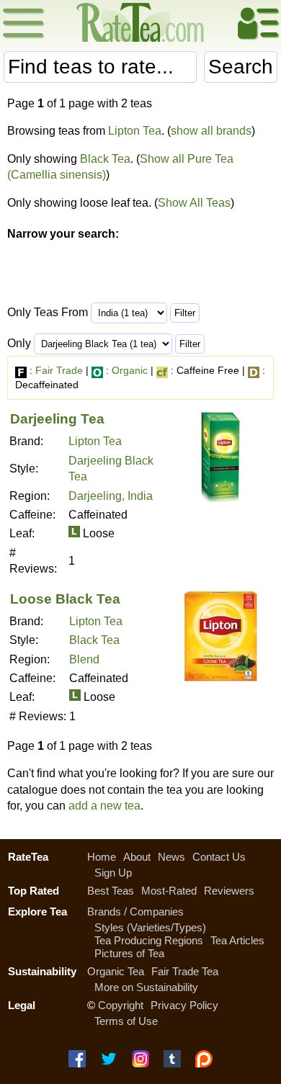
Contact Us (219, 857)
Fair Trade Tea (184, 971)
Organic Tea (115, 971)
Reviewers (229, 890)
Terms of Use (126, 1021)
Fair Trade (59, 370)
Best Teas (110, 890)
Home (101, 857)
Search (240, 66)
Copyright (120, 1005)
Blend (84, 659)
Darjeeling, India (110, 496)
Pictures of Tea (129, 953)
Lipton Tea (134, 131)
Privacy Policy (184, 1005)
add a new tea (104, 805)
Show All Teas (194, 203)
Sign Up (113, 872)
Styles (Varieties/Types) (150, 927)
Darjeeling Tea (57, 418)
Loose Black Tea (65, 598)
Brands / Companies (135, 911)
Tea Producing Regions (148, 940)
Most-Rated (169, 890)
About (137, 857)
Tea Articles (237, 940)
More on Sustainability (146, 987)
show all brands (211, 131)
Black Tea (105, 159)
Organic (130, 370)
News (171, 857)
